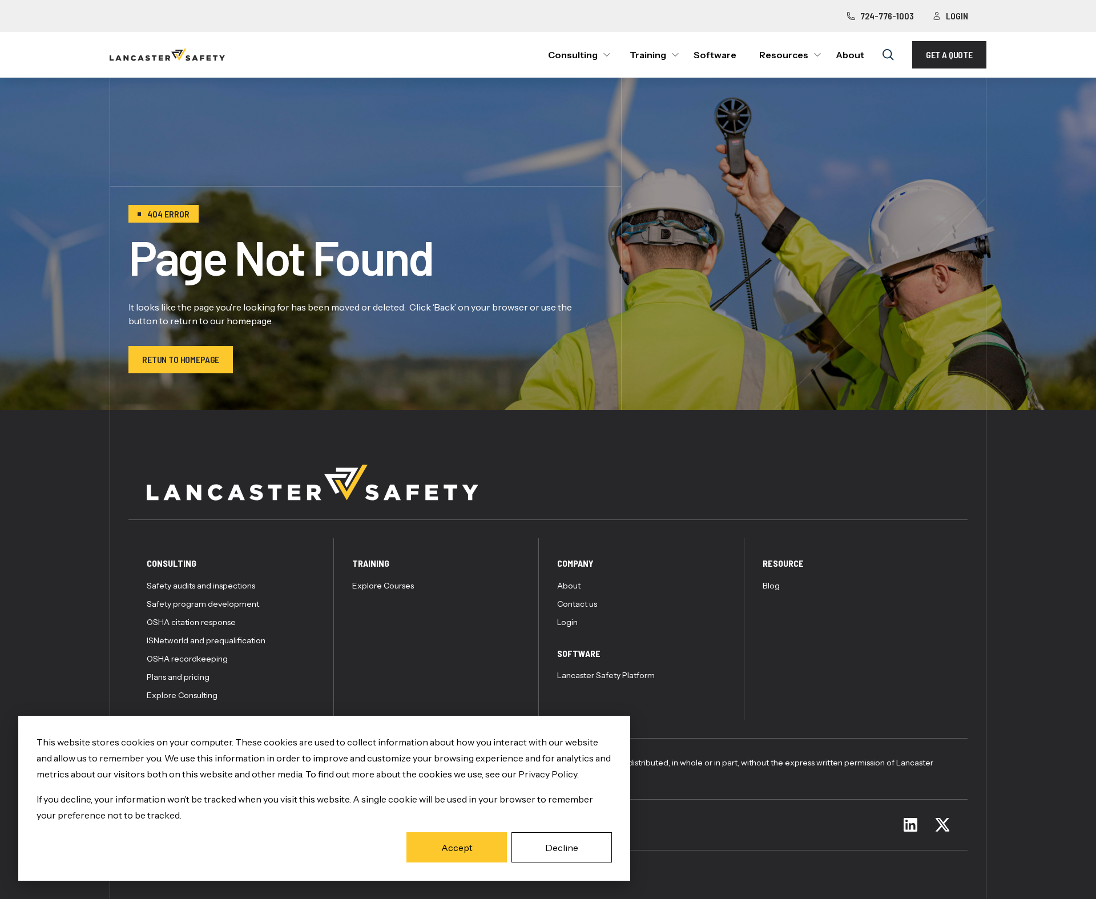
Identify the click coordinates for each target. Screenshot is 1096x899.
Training (648, 55)
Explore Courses (383, 585)
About (850, 55)
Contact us (577, 604)
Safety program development (203, 604)
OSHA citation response (191, 622)
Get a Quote (949, 54)
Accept (457, 847)
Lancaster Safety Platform (606, 675)
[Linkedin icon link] (910, 825)
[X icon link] (942, 825)
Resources (783, 55)
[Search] (888, 55)
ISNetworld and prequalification (206, 640)
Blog (771, 585)
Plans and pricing (178, 677)
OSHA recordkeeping (187, 659)
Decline (561, 847)
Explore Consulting (182, 695)
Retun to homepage (180, 359)
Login (957, 15)
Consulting (573, 55)
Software (715, 55)
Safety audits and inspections (201, 585)
